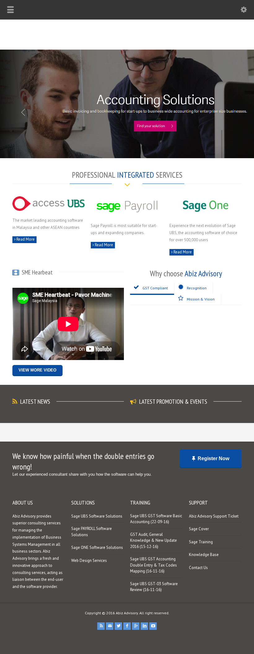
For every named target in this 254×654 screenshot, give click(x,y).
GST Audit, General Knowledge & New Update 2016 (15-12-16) (153, 540)
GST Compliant (155, 288)
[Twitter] (118, 626)
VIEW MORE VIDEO (37, 370)
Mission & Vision (201, 299)
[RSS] (101, 626)
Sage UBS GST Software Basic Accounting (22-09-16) (156, 519)
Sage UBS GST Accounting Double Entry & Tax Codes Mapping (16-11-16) (153, 565)
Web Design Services (89, 560)
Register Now (213, 458)
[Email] (109, 626)
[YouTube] (153, 626)
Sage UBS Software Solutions (96, 516)
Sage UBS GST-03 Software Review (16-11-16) (154, 587)
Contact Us (198, 567)
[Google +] (135, 626)
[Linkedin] (144, 626)
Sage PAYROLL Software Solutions (91, 531)
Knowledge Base (204, 554)
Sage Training (201, 542)
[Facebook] (127, 626)
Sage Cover (199, 529)
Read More (25, 239)
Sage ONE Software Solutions (97, 547)
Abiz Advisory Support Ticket (214, 516)
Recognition (197, 288)
